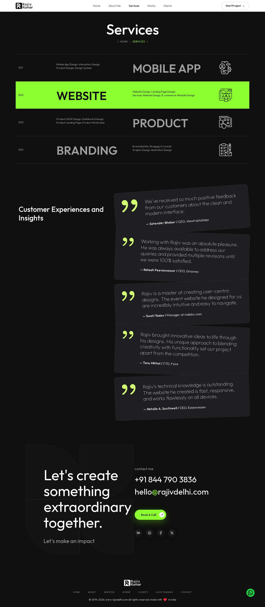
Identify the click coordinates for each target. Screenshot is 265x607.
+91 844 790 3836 (166, 479)
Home (96, 6)
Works (151, 6)
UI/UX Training (164, 592)
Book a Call (148, 515)
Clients (167, 6)
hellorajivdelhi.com (172, 491)
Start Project (233, 5)
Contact (186, 592)
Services (134, 6)
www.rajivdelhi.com (117, 599)
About (92, 592)
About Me (114, 6)
